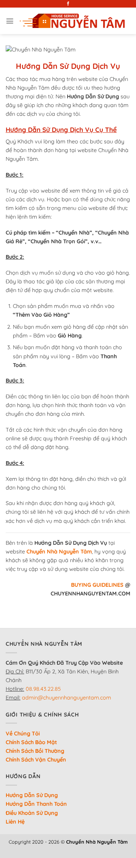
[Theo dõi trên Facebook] (68, 4)
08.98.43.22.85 (43, 688)
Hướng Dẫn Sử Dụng (32, 795)
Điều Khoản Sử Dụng (32, 813)
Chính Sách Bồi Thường (35, 751)
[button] (10, 21)
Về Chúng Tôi (23, 733)
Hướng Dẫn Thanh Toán (36, 803)
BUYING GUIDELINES (97, 584)
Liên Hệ (15, 821)
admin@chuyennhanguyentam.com (66, 697)
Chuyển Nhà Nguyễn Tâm (59, 551)
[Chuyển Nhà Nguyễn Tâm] (72, 21)
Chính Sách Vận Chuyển (36, 759)
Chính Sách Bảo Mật (31, 742)
